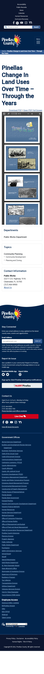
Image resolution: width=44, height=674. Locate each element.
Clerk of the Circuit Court (11, 454)
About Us (8, 287)
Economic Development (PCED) (13, 474)
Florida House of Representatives (14, 492)
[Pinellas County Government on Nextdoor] (30, 23)
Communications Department (13, 459)
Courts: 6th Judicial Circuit (12, 471)
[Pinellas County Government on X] (7, 422)
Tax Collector (7, 580)
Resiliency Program (9, 577)
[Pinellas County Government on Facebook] (14, 22)
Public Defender (8, 542)
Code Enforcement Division (12, 457)
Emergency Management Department (15, 477)
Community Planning (13, 254)
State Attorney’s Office (10, 568)
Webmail (6, 614)
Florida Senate (7, 495)
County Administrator (10, 465)
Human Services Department (12, 512)
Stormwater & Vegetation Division (14, 571)
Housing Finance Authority (12, 507)
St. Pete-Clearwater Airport (11, 565)
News (21, 10)
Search (36, 27)
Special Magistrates (9, 560)
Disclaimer (20, 638)
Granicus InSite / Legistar (11, 603)
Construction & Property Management (15, 489)
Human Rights (17, 642)
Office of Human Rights (10, 521)
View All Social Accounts (10, 427)
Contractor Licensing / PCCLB (13, 462)
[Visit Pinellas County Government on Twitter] (17, 23)
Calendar (21, 13)
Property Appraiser (9, 539)
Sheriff (5, 557)
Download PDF (15, 110)
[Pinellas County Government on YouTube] (22, 22)
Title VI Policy (27, 642)
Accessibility (21, 4)
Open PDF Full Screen (32, 110)
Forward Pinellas (8, 501)
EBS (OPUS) (7, 612)
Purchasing (7, 548)
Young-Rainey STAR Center (12, 595)
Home (4, 51)
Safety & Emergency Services (13, 551)
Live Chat (19, 416)
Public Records (21, 7)
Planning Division (8, 536)
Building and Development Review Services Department (17, 446)
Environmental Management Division (15, 486)
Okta (4, 609)
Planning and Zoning (14, 260)
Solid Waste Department (11, 562)
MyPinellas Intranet (9, 606)
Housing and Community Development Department (20, 504)
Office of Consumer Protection (13, 518)
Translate (21, 626)
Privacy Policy (11, 638)
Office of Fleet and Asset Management (16, 527)
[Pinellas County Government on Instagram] (26, 22)
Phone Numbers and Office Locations (14, 411)
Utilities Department (9, 586)
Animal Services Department (12, 442)
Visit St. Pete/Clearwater (11, 592)
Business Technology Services (13, 451)
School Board (7, 554)
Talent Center (7, 617)
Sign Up (38, 341)
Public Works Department (15, 237)
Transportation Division (10, 583)
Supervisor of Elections (10, 574)
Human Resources (21, 16)
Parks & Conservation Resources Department (18, 530)
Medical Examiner (9, 515)
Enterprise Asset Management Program (16, 483)
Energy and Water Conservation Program (16, 480)
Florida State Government (11, 498)
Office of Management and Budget (14, 524)
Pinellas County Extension (11, 533)
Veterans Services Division (12, 589)
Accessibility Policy (31, 638)
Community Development (16, 257)
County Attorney (8, 468)
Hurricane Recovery (21, 19)
